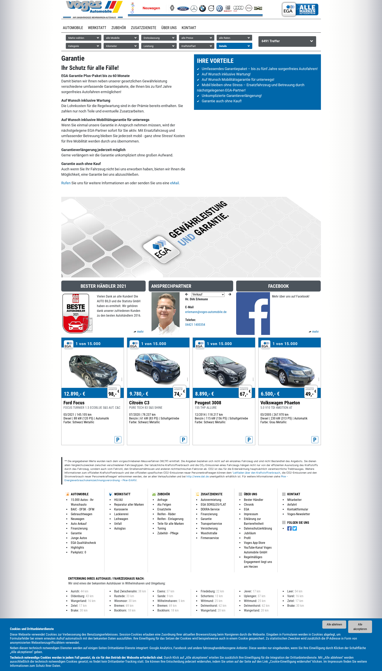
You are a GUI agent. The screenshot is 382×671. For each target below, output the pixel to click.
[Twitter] (294, 528)
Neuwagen (77, 519)
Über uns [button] (169, 27)
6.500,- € (270, 394)
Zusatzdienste (211, 494)
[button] (287, 41)
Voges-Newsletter (298, 514)
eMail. (175, 183)
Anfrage (162, 500)
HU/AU (118, 500)
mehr (140, 332)
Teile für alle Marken (170, 524)
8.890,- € (204, 394)
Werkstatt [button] (97, 27)
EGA (246, 509)
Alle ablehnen (334, 624)
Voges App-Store (254, 543)
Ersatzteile (164, 509)
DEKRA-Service (210, 509)
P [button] (118, 439)
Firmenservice (210, 538)
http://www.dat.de (197, 476)
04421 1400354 (195, 325)
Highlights (77, 547)
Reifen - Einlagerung (170, 519)
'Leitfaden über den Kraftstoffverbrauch (256, 472)
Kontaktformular (297, 509)
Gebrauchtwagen (81, 514)
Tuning (161, 528)
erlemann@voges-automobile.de (206, 312)
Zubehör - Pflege (167, 533)
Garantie (76, 533)
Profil (247, 538)
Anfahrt (292, 504)
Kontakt (293, 494)
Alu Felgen (164, 504)
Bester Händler (253, 500)
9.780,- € (139, 394)
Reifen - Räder (166, 514)
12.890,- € (74, 394)
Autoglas (120, 528)
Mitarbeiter (294, 500)
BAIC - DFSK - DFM (82, 509)
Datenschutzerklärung (258, 528)
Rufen (66, 183)
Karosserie (121, 509)
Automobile (80, 494)
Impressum (335, 661)
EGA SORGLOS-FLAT (213, 504)
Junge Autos (79, 538)
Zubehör (163, 494)
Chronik (249, 504)
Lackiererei (121, 514)
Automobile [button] (73, 27)
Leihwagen (121, 519)
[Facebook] (289, 528)
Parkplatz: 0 (78, 552)
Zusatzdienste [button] (143, 27)
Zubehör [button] (118, 27)
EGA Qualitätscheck (83, 543)
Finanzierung (79, 528)
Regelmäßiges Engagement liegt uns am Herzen (258, 562)
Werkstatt (122, 494)
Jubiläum (250, 533)
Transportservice (211, 524)
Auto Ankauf (79, 524)
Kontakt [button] (189, 27)
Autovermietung (211, 500)
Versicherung (209, 528)
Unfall (118, 524)
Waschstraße (209, 533)
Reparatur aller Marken (129, 504)
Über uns (250, 494)
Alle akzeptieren (360, 627)
